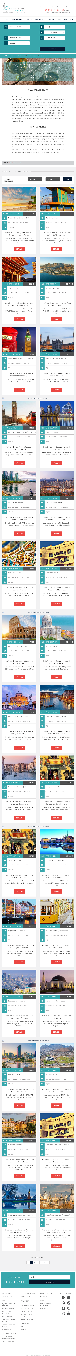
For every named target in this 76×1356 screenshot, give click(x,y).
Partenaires (25, 1323)
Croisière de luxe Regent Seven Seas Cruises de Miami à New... (56, 234)
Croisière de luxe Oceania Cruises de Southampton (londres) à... (19, 374)
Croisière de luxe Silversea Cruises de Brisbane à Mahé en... (19, 1090)
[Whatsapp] (63, 1302)
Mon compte (44, 1297)
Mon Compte (68, 19)
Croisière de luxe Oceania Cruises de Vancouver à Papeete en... (57, 448)
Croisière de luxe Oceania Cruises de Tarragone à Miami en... (19, 876)
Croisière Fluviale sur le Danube (9, 1325)
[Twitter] (68, 1303)
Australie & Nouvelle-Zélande (9, 1304)
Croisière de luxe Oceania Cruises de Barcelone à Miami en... (19, 589)
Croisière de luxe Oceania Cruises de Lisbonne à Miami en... (57, 662)
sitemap (23, 1330)
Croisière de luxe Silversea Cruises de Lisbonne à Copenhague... (19, 1161)
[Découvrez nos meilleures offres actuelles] (38, 398)
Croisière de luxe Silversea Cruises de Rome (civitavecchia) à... (56, 1231)
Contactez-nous (26, 1311)
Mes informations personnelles (45, 1304)
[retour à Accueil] (6, 56)
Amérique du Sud (7, 1297)
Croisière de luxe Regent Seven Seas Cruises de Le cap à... (56, 304)
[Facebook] (68, 1298)
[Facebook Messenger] (63, 1297)
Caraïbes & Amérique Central (8, 1320)
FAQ (22, 1326)
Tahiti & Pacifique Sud (9, 1333)
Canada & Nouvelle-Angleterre (8, 1312)
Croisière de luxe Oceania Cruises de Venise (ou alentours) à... (57, 732)
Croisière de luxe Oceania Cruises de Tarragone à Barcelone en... (57, 803)
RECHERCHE (51, 49)
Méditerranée (6, 1330)
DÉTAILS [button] (19, 249)
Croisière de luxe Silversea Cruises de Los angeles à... (56, 1017)
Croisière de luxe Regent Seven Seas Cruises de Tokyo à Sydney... (19, 304)
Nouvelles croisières (27, 1305)
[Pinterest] (68, 1308)
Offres (51, 19)
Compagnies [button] (39, 19)
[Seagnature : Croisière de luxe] (19, 7)
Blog (60, 19)
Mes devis (43, 1300)
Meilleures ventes (27, 1308)
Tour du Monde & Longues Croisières (8, 1337)
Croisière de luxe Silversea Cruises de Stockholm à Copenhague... (56, 876)
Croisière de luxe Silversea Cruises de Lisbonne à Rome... (56, 946)
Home (6, 19)
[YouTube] (68, 1313)
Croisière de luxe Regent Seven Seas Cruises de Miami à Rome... (19, 234)
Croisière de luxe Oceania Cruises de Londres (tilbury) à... (57, 374)
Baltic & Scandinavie (8, 1308)
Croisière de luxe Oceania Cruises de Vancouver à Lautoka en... (19, 518)
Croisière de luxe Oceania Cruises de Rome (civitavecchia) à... (19, 662)
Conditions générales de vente (28, 1315)
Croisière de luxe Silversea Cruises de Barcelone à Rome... (56, 1161)
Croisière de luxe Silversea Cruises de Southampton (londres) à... (19, 1231)
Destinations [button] (17, 19)
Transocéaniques (8, 1341)
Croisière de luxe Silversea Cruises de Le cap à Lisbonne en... (56, 1090)
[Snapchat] (63, 1307)
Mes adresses (44, 1308)
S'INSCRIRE (50, 1282)
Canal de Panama (7, 1316)
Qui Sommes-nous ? (27, 1320)
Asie (3, 1300)
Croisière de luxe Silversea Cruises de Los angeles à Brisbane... (19, 1017)
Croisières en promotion (25, 1300)
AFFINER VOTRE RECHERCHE (9, 180)
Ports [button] (28, 19)
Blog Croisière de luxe (28, 1297)
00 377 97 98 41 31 (56, 10)
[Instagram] (63, 1313)
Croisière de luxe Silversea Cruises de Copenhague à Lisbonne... (19, 946)
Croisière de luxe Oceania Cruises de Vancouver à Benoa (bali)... (57, 518)
